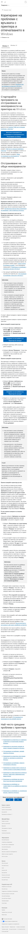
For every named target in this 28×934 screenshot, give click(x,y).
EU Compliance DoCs (21, 929)
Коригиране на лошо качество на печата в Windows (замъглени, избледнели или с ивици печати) (15, 774)
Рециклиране (4, 830)
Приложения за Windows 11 (7, 814)
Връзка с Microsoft (5, 926)
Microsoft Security (5, 865)
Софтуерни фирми (5, 900)
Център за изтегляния (6, 823)
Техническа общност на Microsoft (8, 893)
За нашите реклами (13, 929)
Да (9, 799)
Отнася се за (5, 37)
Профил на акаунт (5, 821)
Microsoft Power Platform (6, 898)
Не (18, 799)
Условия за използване (20, 926)
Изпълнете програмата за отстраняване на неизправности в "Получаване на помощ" (14, 134)
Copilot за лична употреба (7, 809)
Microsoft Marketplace (6, 896)
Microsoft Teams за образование (8, 844)
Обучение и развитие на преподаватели (9, 851)
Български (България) (8, 918)
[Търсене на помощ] (5, 2)
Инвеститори (4, 914)
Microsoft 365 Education (6, 846)
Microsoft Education (5, 839)
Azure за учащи (5, 856)
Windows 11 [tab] (5, 46)
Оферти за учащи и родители (7, 854)
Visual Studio (4, 903)
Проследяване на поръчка (7, 828)
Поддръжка (4, 5)
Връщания (4, 825)
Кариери (3, 909)
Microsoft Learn (4, 888)
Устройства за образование (7, 842)
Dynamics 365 (4, 870)
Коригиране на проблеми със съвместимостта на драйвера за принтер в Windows (15, 785)
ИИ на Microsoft (5, 863)
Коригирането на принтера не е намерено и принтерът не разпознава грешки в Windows (15, 741)
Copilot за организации (6, 807)
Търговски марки (5, 929)
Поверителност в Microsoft (7, 912)
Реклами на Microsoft (6, 875)
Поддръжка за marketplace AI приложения (10, 891)
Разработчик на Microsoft (6, 886)
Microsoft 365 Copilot (6, 877)
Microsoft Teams (5, 879)
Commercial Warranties (6, 833)
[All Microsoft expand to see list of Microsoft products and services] (2, 2)
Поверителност (12, 926)
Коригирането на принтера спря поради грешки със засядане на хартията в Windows (14, 757)
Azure (3, 867)
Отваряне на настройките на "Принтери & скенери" (15, 339)
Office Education (5, 849)
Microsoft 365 (4, 812)
